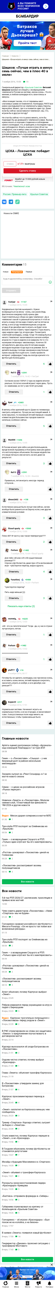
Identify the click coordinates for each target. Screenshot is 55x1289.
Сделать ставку (27, 170)
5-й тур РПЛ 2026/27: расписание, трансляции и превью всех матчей (27, 899)
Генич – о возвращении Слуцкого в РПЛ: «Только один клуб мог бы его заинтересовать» (27, 840)
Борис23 (12, 702)
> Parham (34, 583)
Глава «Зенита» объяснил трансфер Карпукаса (27, 1073)
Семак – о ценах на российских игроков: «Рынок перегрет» (23, 788)
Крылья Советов (39, 194)
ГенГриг (12, 302)
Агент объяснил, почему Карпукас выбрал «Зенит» (24, 993)
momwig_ (12, 619)
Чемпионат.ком (21, 186)
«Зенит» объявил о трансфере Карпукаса (24, 1172)
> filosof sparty (36, 553)
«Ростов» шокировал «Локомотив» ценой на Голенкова (25, 853)
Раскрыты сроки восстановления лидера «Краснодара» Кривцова (24, 1184)
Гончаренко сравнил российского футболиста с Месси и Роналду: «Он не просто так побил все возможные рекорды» (27, 926)
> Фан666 (34, 476)
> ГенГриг (34, 376)
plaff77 (11, 670)
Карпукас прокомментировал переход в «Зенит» (23, 1097)
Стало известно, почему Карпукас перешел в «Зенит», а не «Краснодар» (25, 1137)
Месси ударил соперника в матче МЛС (26, 815)
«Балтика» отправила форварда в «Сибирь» (25, 1196)
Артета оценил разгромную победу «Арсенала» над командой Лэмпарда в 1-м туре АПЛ (27, 746)
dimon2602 (13, 499)
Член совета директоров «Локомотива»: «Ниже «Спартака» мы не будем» (27, 912)
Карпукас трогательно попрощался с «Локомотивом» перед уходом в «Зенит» (25, 1019)
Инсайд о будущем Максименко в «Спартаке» (26, 1162)
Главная (5, 56)
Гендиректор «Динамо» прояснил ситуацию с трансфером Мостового (26, 1244)
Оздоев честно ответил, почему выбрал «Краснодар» (23, 1060)
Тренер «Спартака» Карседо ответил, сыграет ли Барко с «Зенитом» (26, 1123)
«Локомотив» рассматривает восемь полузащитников (21, 866)
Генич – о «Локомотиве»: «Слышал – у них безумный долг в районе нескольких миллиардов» (24, 761)
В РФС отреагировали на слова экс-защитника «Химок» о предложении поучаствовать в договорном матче (26, 1033)
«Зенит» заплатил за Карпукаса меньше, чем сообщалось (26, 1110)
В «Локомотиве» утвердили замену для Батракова (23, 1084)
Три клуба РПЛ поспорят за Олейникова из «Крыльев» (24, 827)
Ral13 (13, 372)
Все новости (27, 881)
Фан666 (11, 440)
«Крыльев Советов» (33, 87)
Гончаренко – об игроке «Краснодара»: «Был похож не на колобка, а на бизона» (26, 1220)
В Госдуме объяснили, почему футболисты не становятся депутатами (26, 1150)
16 (19, 1237)
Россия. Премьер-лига (14, 194)
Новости (15, 56)
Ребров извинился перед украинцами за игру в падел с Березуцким (27, 1006)
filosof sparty (14, 528)
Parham (14, 550)
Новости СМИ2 (11, 213)
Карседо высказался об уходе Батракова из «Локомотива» (25, 1047)
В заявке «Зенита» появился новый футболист (26, 1233)
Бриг (10, 402)
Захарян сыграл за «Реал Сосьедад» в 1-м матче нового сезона (24, 775)
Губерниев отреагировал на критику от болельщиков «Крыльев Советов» (22, 1207)
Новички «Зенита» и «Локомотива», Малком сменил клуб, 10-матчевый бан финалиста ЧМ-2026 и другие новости (25, 803)
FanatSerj (15, 580)
